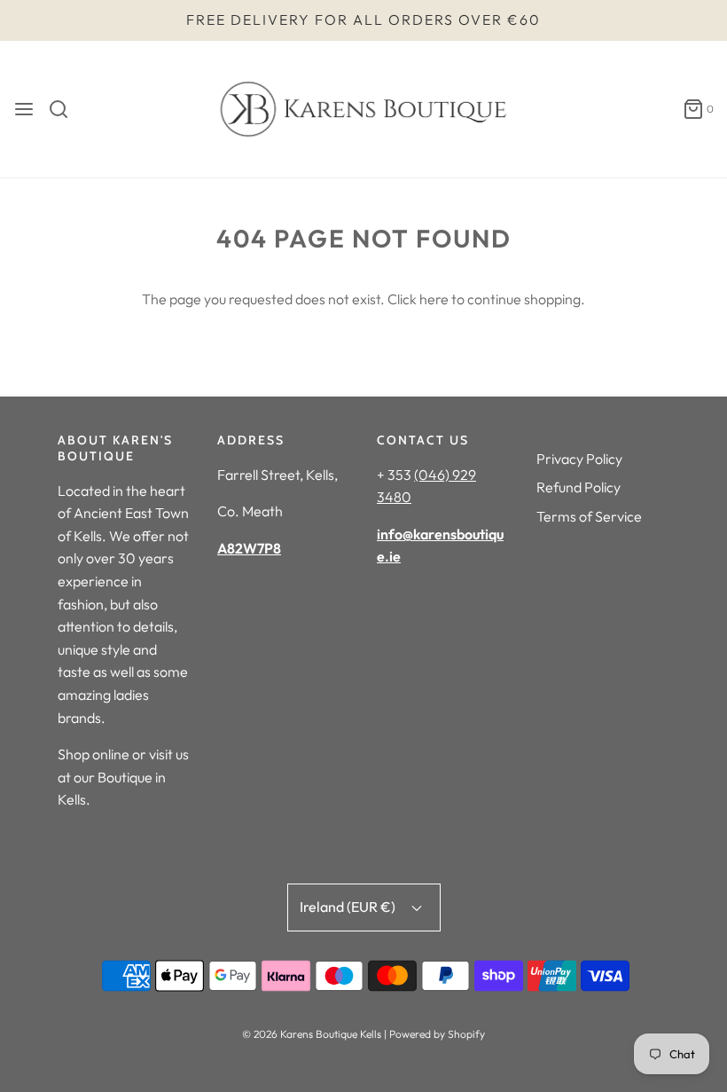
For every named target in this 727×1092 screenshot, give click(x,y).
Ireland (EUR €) (349, 906)
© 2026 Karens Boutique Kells (311, 1034)
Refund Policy (578, 487)
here (434, 299)
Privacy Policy (579, 458)
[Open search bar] (65, 109)
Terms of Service (589, 516)
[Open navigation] (24, 109)
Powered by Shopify (437, 1034)
